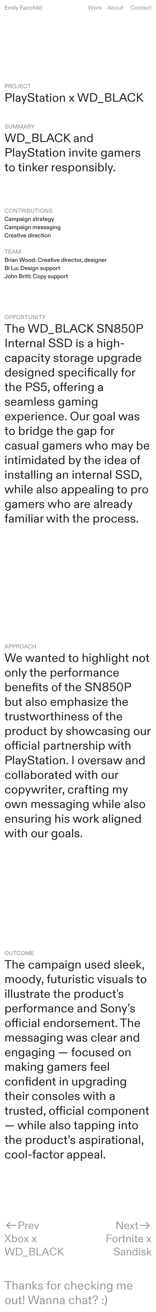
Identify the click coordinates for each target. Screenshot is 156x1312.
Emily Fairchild (23, 7)
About (115, 7)
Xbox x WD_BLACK (34, 1238)
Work (95, 7)
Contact (141, 7)
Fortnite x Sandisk (129, 1238)
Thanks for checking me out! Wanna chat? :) (68, 1293)
